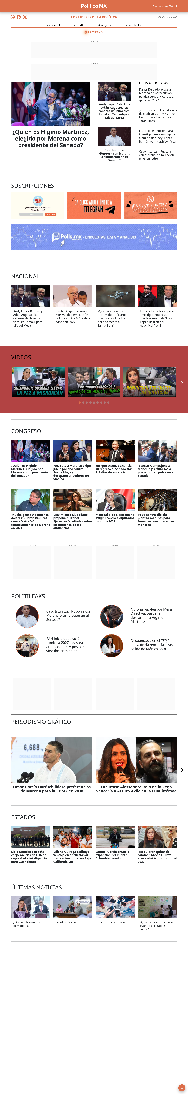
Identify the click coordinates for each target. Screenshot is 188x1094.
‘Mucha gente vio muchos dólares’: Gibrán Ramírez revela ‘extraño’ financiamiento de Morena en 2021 (30, 521)
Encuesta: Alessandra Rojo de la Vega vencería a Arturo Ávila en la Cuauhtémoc (136, 789)
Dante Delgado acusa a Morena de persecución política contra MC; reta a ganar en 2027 (156, 94)
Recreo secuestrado (111, 922)
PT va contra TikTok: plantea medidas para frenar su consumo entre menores (156, 520)
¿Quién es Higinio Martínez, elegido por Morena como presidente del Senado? (50, 138)
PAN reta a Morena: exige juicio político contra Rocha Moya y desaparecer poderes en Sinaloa (72, 472)
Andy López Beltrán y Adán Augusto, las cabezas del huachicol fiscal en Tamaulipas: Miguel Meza (114, 111)
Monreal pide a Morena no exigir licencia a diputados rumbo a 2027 (115, 518)
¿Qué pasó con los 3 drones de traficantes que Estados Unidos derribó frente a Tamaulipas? (158, 115)
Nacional (54, 25)
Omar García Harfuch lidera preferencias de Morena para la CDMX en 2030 (52, 789)
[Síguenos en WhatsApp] (12, 17)
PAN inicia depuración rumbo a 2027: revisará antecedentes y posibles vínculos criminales (65, 644)
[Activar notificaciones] (181, 1087)
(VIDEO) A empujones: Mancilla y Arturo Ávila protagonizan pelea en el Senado (156, 471)
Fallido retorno (66, 922)
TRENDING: (95, 32)
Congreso (105, 25)
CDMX (80, 25)
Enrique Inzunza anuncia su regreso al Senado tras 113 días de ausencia (114, 469)
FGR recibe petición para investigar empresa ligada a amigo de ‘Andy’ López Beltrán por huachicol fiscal (157, 136)
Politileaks (134, 25)
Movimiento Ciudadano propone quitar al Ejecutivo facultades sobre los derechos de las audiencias (72, 521)
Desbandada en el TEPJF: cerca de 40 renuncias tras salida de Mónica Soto (152, 644)
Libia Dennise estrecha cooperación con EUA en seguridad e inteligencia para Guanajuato (29, 857)
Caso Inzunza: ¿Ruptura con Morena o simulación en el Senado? (114, 155)
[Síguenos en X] (25, 17)
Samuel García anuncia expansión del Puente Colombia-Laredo (112, 855)
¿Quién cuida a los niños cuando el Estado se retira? (156, 925)
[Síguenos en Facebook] (19, 17)
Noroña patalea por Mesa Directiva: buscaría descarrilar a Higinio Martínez (151, 615)
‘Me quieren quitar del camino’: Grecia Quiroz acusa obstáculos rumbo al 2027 (157, 857)
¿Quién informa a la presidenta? (26, 924)
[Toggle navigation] (12, 5)
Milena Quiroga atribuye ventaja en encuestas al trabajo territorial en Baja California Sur (72, 857)
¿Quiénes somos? (167, 17)
